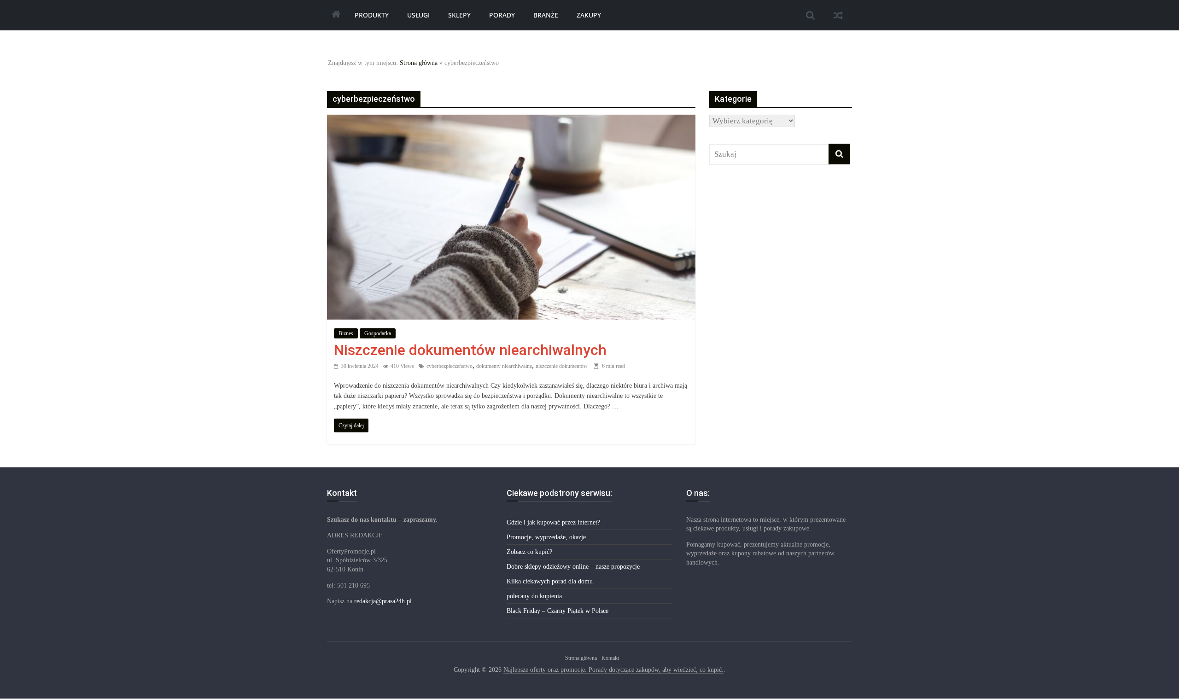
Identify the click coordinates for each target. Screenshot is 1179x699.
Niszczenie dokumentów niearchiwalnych (470, 350)
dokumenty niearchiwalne (504, 366)
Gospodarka (377, 333)
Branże (545, 15)
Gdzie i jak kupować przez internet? (553, 522)
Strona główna (419, 62)
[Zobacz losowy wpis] (838, 15)
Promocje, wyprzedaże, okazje (546, 537)
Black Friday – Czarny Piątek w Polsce (557, 610)
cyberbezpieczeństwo (449, 366)
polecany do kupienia (534, 596)
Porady (502, 15)
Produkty (372, 15)
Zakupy (589, 15)
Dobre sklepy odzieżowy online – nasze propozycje (573, 566)
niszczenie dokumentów (562, 366)
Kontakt (610, 658)
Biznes (346, 333)
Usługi (418, 15)
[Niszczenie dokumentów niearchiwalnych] (511, 120)
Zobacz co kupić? (529, 551)
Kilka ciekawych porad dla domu (550, 581)
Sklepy (459, 15)
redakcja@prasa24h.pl (383, 601)
